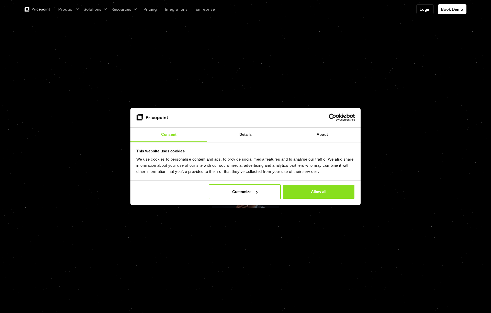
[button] (69, 9)
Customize (241, 191)
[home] (37, 9)
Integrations (176, 9)
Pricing (150, 9)
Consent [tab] (168, 134)
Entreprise (205, 9)
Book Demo (452, 9)
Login (425, 9)
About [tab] (322, 134)
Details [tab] (245, 134)
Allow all (318, 191)
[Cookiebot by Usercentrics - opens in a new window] (332, 117)
